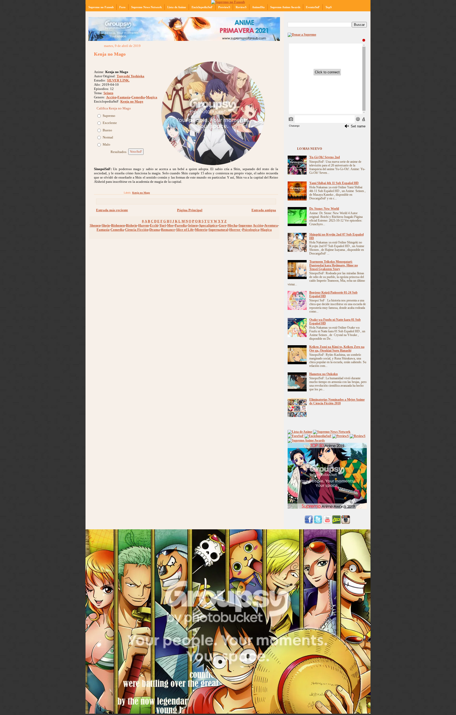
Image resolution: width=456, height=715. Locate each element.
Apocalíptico (208, 225)
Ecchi (154, 225)
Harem (143, 225)
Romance (168, 230)
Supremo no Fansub (101, 7)
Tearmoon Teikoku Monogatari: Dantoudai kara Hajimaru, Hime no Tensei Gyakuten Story (333, 265)
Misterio (201, 230)
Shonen (95, 225)
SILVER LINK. (118, 80)
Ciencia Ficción (136, 230)
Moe (170, 225)
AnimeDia (258, 7)
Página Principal (189, 210)
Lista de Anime (176, 7)
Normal (108, 137)
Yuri (162, 225)
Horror (235, 230)
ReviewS (241, 7)
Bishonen (118, 225)
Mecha (232, 225)
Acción (111, 97)
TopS (328, 7)
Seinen (108, 93)
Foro (122, 7)
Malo (106, 144)
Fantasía (123, 97)
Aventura (271, 225)
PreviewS (224, 7)
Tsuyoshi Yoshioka (130, 76)
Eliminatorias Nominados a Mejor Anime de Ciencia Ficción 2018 (337, 401)
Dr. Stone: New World (324, 208)
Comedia (138, 97)
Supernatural (218, 230)
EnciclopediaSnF (202, 7)
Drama (154, 230)
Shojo (106, 225)
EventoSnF (313, 7)
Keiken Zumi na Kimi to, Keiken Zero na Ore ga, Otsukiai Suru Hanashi (336, 348)
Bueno (107, 130)
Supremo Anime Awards (285, 7)
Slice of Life (185, 230)
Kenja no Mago (110, 54)
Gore (222, 225)
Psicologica (250, 230)
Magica (151, 97)
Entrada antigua (263, 210)
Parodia (181, 225)
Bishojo (131, 225)
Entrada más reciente (112, 210)
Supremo (109, 116)
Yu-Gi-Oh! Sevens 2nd (324, 157)
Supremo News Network (146, 7)
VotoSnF (136, 151)
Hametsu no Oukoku (323, 374)
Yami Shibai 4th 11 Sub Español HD (334, 183)
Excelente (110, 123)
